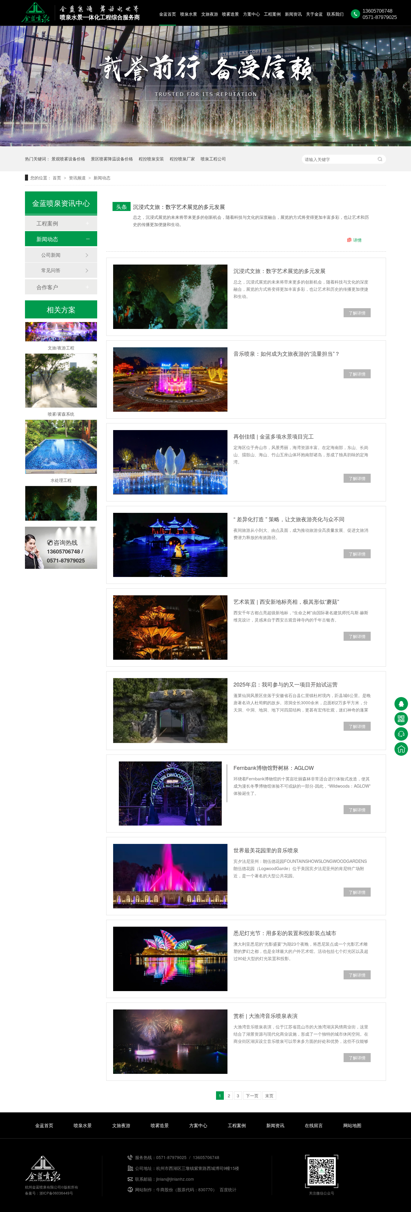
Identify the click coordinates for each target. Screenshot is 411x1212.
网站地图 (352, 1125)
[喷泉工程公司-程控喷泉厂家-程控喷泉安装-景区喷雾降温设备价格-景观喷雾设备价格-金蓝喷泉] (35, 20)
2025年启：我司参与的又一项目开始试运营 (285, 684)
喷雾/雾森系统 (61, 401)
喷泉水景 (188, 14)
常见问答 (50, 270)
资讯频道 (78, 178)
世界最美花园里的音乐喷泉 (265, 850)
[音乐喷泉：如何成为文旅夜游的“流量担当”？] (170, 379)
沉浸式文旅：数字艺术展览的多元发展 (179, 206)
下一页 (252, 1096)
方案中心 (251, 14)
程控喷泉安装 (151, 159)
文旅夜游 (209, 14)
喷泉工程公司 (213, 159)
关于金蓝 (314, 14)
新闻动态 (102, 178)
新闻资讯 (293, 14)
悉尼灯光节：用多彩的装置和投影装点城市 (284, 933)
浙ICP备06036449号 (56, 1192)
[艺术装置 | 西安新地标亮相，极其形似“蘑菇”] (170, 627)
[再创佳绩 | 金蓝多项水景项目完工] (170, 462)
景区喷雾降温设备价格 (112, 159)
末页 (269, 1096)
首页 (57, 178)
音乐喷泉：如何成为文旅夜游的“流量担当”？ (286, 353)
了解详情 (357, 313)
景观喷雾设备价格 (68, 159)
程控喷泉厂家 (182, 159)
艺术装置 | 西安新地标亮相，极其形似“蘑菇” (286, 601)
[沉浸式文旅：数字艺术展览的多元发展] (170, 297)
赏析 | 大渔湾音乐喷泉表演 (265, 1015)
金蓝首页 (167, 14)
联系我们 (335, 14)
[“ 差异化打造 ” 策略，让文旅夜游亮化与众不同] (170, 545)
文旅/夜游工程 (61, 335)
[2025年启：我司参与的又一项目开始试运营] (170, 710)
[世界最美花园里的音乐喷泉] (170, 876)
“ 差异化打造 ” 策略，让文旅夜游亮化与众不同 (289, 519)
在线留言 (314, 1125)
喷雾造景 (230, 14)
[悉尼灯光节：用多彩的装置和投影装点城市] (170, 959)
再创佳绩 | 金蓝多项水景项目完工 (273, 436)
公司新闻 (50, 254)
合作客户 (47, 287)
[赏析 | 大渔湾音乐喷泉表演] (170, 1041)
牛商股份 (164, 1189)
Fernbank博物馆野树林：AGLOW (273, 767)
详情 (357, 240)
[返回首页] (401, 749)
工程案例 (272, 14)
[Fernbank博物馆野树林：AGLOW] (170, 793)
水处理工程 (61, 468)
